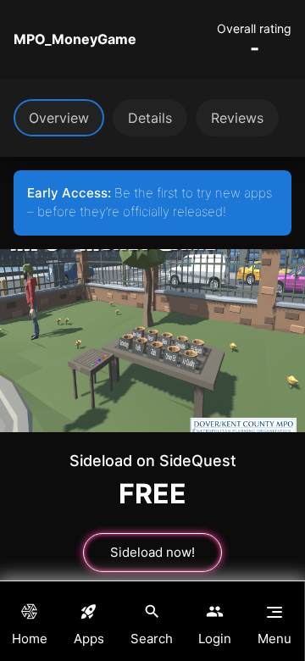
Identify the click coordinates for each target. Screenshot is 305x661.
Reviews (237, 117)
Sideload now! (152, 552)
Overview (59, 117)
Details (150, 117)
